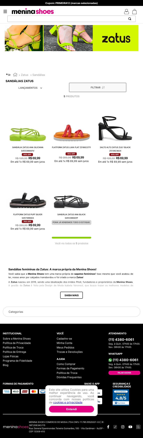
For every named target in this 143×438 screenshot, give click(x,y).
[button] (71, 295)
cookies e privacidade (67, 402)
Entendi (71, 409)
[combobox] (71, 18)
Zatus (24, 75)
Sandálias (38, 75)
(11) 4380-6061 (87, 340)
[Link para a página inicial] (15, 75)
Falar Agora (90, 373)
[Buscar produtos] (130, 19)
